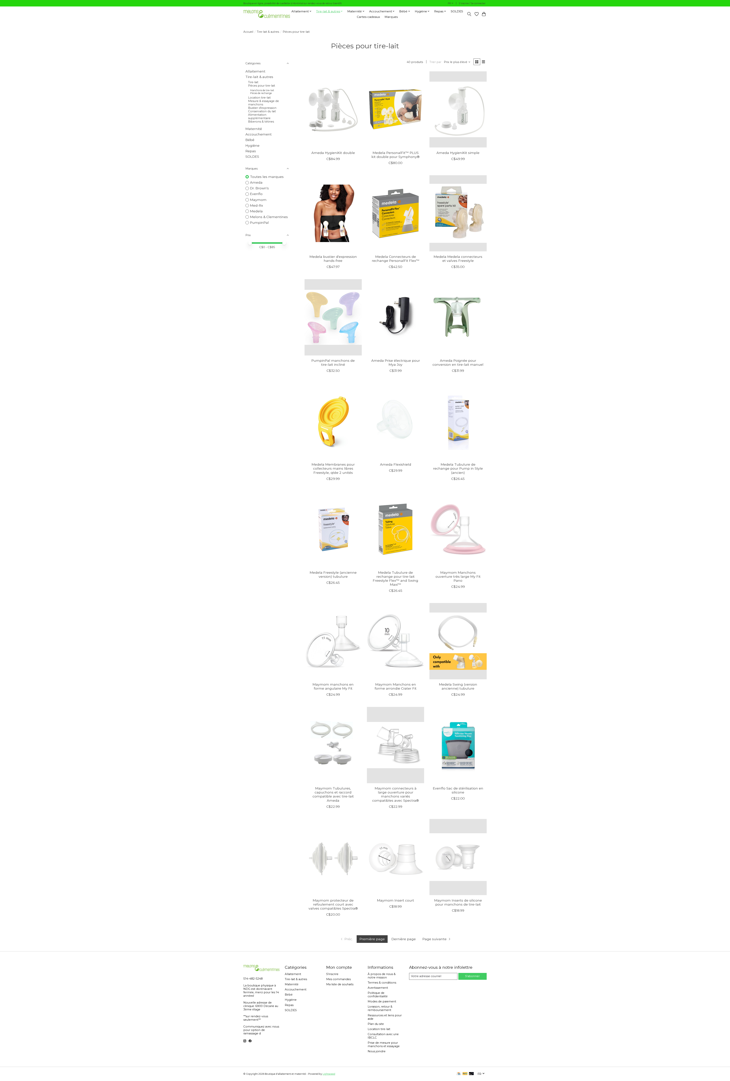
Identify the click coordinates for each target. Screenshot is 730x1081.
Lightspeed (329, 1073)
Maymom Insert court (395, 900)
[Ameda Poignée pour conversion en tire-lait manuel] (458, 317)
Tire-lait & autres (268, 31)
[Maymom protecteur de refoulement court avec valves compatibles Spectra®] (333, 857)
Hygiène (252, 145)
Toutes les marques (267, 177)
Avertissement (378, 987)
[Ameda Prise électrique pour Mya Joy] (395, 317)
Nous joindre (377, 1051)
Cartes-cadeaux (368, 17)
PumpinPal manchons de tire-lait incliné (333, 362)
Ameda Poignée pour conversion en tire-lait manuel (457, 362)
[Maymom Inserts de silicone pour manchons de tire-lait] (458, 857)
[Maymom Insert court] (395, 857)
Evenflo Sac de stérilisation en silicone (458, 790)
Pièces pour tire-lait (261, 85)
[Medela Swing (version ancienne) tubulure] (458, 641)
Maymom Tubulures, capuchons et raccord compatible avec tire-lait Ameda (333, 794)
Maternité (253, 129)
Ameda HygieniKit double (333, 153)
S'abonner (472, 976)
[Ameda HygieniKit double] (333, 109)
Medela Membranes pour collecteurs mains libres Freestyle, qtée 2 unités (333, 468)
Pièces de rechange (261, 93)
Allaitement (255, 71)
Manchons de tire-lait (262, 90)
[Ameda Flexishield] (395, 421)
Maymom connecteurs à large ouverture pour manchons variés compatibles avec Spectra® (395, 794)
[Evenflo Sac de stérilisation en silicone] (458, 745)
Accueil (248, 31)
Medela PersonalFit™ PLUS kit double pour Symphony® (395, 155)
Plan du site (376, 1024)
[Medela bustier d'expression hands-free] (333, 213)
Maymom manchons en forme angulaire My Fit (333, 686)
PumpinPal (259, 223)
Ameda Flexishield (395, 464)
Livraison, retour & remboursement (380, 1008)
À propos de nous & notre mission (382, 975)
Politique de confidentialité (378, 994)
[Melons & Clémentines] (266, 14)
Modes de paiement (382, 1001)
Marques (391, 17)
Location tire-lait (259, 97)
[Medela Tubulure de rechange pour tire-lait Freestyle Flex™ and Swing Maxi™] (395, 529)
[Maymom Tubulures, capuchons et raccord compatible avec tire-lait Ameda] (333, 745)
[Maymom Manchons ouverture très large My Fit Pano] (458, 529)
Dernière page (403, 939)
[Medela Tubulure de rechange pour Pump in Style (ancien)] (458, 421)
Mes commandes (338, 979)
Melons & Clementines (269, 217)
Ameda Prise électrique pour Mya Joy (395, 362)
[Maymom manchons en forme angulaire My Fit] (333, 641)
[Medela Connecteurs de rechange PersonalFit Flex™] (395, 213)
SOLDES (457, 11)
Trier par (435, 62)
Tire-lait (253, 82)
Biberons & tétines (261, 121)
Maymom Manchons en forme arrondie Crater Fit (396, 686)
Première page (372, 939)
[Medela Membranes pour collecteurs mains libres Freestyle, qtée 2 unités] (333, 421)
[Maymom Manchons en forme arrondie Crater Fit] (395, 641)
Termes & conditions (382, 982)
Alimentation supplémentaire (259, 116)
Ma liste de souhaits (339, 984)
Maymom (258, 200)
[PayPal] (465, 1074)
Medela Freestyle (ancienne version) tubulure (333, 574)
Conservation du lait (262, 111)
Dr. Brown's (259, 188)
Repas (250, 151)
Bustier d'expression (262, 108)
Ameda (256, 182)
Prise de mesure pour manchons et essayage (384, 1044)
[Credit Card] (458, 1074)
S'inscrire (332, 974)
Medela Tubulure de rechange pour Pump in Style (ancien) (458, 468)
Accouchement (258, 134)
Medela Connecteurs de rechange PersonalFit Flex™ (395, 259)
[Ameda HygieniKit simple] (458, 109)
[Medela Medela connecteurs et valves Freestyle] (458, 213)
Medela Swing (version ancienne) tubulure (458, 686)
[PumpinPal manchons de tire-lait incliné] (333, 317)
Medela (256, 211)
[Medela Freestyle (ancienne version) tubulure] (333, 529)
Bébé (249, 140)
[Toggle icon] (469, 14)
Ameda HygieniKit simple (457, 153)
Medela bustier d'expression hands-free (333, 259)
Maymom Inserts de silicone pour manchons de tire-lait (458, 902)
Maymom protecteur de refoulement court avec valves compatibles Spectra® (333, 904)
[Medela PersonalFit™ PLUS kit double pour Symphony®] (395, 109)
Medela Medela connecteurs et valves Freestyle (458, 259)
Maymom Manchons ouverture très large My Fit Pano (458, 576)
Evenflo (256, 194)
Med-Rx (256, 205)
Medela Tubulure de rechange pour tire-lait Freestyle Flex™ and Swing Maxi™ (395, 578)
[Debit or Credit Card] (471, 1074)
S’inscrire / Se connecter (472, 3)
